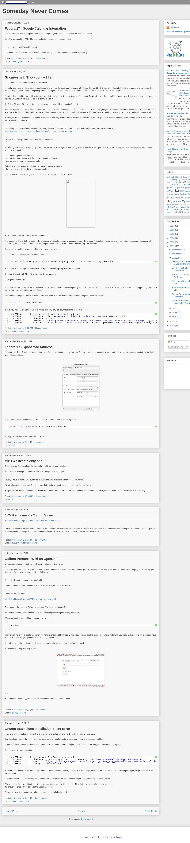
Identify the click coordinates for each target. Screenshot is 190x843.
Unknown (174, 27)
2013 (172, 242)
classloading (172, 180)
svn (184, 212)
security (169, 212)
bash (177, 177)
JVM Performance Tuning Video (29, 515)
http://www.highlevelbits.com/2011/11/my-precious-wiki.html (30, 599)
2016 (172, 230)
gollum (14, 713)
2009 (172, 325)
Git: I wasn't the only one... (25, 461)
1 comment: (39, 442)
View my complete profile (178, 31)
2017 (172, 226)
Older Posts (151, 811)
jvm (17, 543)
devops (169, 182)
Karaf (181, 198)
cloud (185, 180)
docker (179, 182)
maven (177, 201)
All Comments (177, 347)
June (175, 312)
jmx (168, 198)
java (13, 543)
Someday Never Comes (35, 11)
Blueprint (186, 177)
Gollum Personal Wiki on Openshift (31, 559)
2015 (172, 234)
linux (27, 61)
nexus (177, 204)
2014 (172, 238)
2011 (172, 321)
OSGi (169, 207)
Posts (173, 342)
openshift (22, 713)
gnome (21, 61)
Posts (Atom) (87, 819)
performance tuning (29, 543)
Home (81, 811)
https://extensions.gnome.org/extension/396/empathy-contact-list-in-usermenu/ (38, 131)
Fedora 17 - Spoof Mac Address (29, 347)
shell (177, 212)
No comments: (42, 58)
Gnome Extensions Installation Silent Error (37, 729)
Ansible (169, 177)
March (175, 316)
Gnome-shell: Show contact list (28, 77)
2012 (172, 246)
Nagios (169, 204)
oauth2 (185, 204)
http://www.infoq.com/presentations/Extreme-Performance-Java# (32, 520)
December (177, 249)
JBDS (182, 191)
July (174, 308)
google (187, 188)
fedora (14, 61)
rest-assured (172, 209)
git (13, 499)
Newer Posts (11, 811)
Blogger (118, 837)
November (177, 253)
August (175, 258)
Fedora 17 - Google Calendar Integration (35, 28)
